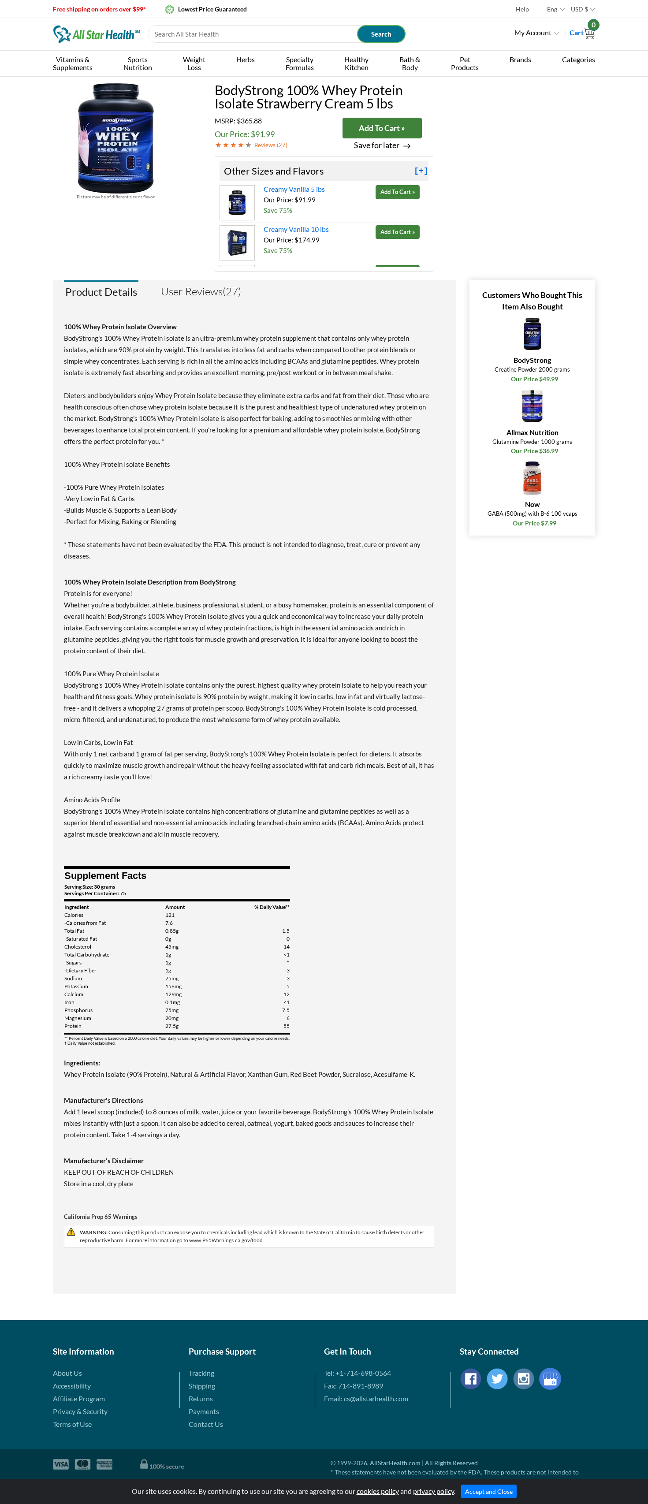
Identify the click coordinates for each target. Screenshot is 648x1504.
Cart (582, 32)
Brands (520, 59)
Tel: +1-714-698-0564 (357, 1373)
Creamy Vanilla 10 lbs (296, 229)
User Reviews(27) (201, 291)
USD (579, 9)
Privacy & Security (80, 1411)
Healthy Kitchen (356, 63)
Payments (204, 1411)
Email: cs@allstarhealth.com (366, 1398)
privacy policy (433, 1491)
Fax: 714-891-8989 (353, 1385)
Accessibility (72, 1385)
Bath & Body (409, 63)
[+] (421, 171)
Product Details (101, 291)
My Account (532, 32)
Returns (201, 1398)
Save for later (376, 145)
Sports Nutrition (137, 63)
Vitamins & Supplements (73, 63)
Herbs (245, 59)
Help (522, 9)
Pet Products (465, 63)
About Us (67, 1373)
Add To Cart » (382, 128)
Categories (578, 59)
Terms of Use (72, 1424)
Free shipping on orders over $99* (99, 9)
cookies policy (378, 1491)
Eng (552, 9)
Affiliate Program (79, 1398)
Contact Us (206, 1424)
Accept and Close (489, 1491)
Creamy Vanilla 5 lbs (294, 189)
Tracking (201, 1373)
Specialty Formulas (300, 63)
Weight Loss (194, 63)
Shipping (202, 1385)
